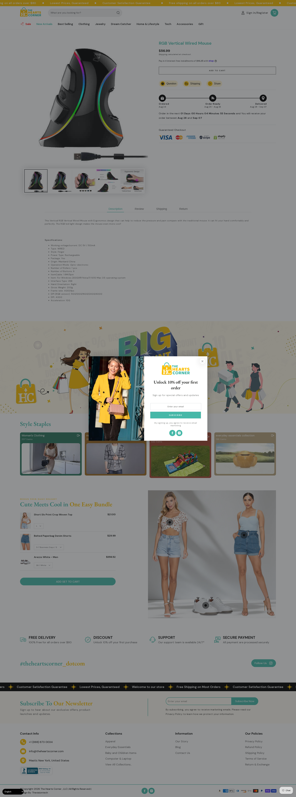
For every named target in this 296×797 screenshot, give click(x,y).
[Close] (202, 361)
